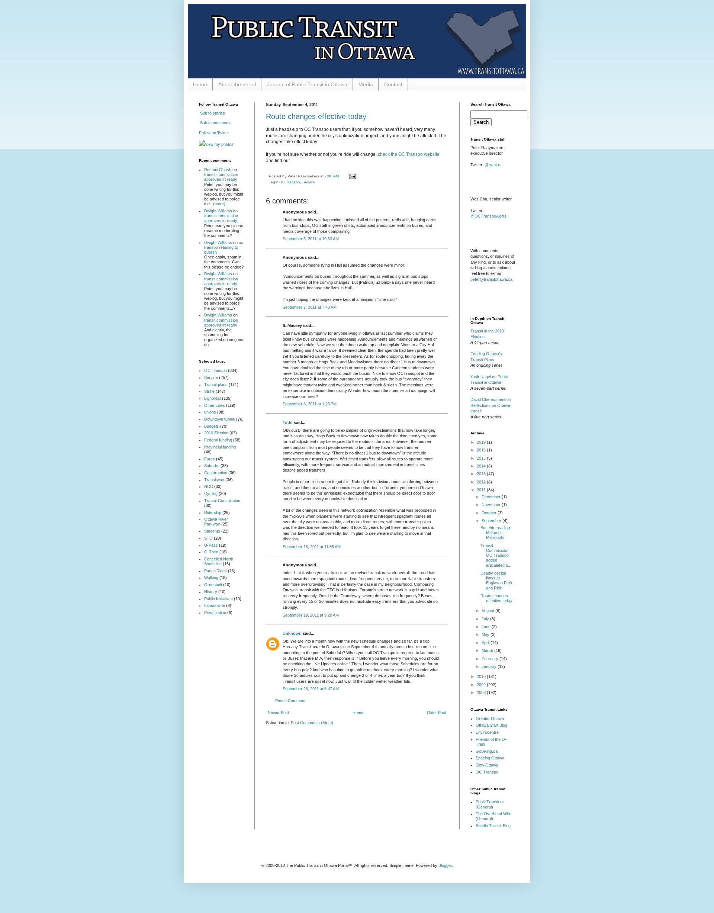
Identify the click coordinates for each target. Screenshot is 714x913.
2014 (482, 466)
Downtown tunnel (219, 419)
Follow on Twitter (214, 133)
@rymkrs (493, 165)
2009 (482, 684)
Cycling (211, 493)
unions (210, 412)
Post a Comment (290, 700)
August (488, 610)
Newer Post (278, 712)
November (492, 504)
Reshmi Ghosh (217, 169)
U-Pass (211, 545)
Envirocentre (487, 732)
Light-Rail (212, 398)
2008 (482, 692)
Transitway (214, 480)
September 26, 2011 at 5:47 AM (311, 689)
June (487, 626)
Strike (209, 391)
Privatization (215, 612)
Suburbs (211, 465)
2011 (482, 490)
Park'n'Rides (215, 571)
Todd (288, 422)
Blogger (445, 865)
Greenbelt (213, 584)
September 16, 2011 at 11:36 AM (312, 546)
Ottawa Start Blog (491, 725)
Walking (211, 577)
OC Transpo (289, 182)
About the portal (237, 84)
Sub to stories (212, 113)
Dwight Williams (218, 211)
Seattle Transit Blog (493, 825)
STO (208, 538)
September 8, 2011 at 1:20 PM (310, 404)
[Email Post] (351, 176)
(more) (219, 204)
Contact (393, 84)
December (492, 497)
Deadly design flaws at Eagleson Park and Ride (496, 580)
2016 (482, 450)
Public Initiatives (218, 599)
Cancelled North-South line (219, 561)
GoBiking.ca (487, 751)
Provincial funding (220, 447)
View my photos (219, 144)
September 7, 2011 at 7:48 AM (310, 307)
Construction (215, 472)
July (486, 619)
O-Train (211, 552)
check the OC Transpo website (409, 154)
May (486, 634)
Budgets (211, 426)
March (488, 650)
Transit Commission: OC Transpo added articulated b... (495, 555)
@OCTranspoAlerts (488, 216)
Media (365, 84)
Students (212, 531)
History (210, 591)
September (492, 520)
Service (308, 182)
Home (200, 84)
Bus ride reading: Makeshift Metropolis (495, 532)
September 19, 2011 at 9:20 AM (311, 615)
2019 (482, 442)
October (490, 513)
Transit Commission (222, 500)
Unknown (292, 633)
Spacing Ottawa (490, 758)
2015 (482, 458)
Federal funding (218, 440)
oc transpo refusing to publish (223, 247)
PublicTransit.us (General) (490, 804)
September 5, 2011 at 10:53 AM (311, 239)
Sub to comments (215, 122)
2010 (482, 676)
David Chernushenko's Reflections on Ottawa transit (491, 405)
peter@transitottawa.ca (491, 279)
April (486, 642)
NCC (208, 486)
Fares (209, 459)
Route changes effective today (316, 116)
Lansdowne (214, 605)
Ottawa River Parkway (216, 521)
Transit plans (216, 384)
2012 (482, 482)
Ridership (212, 512)
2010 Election (216, 433)
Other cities (214, 405)
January (490, 666)
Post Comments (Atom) (312, 722)
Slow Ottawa (487, 765)
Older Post (436, 712)
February (490, 658)
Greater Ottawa (490, 718)
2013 (482, 474)
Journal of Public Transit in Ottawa (307, 84)
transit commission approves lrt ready (221, 176)
